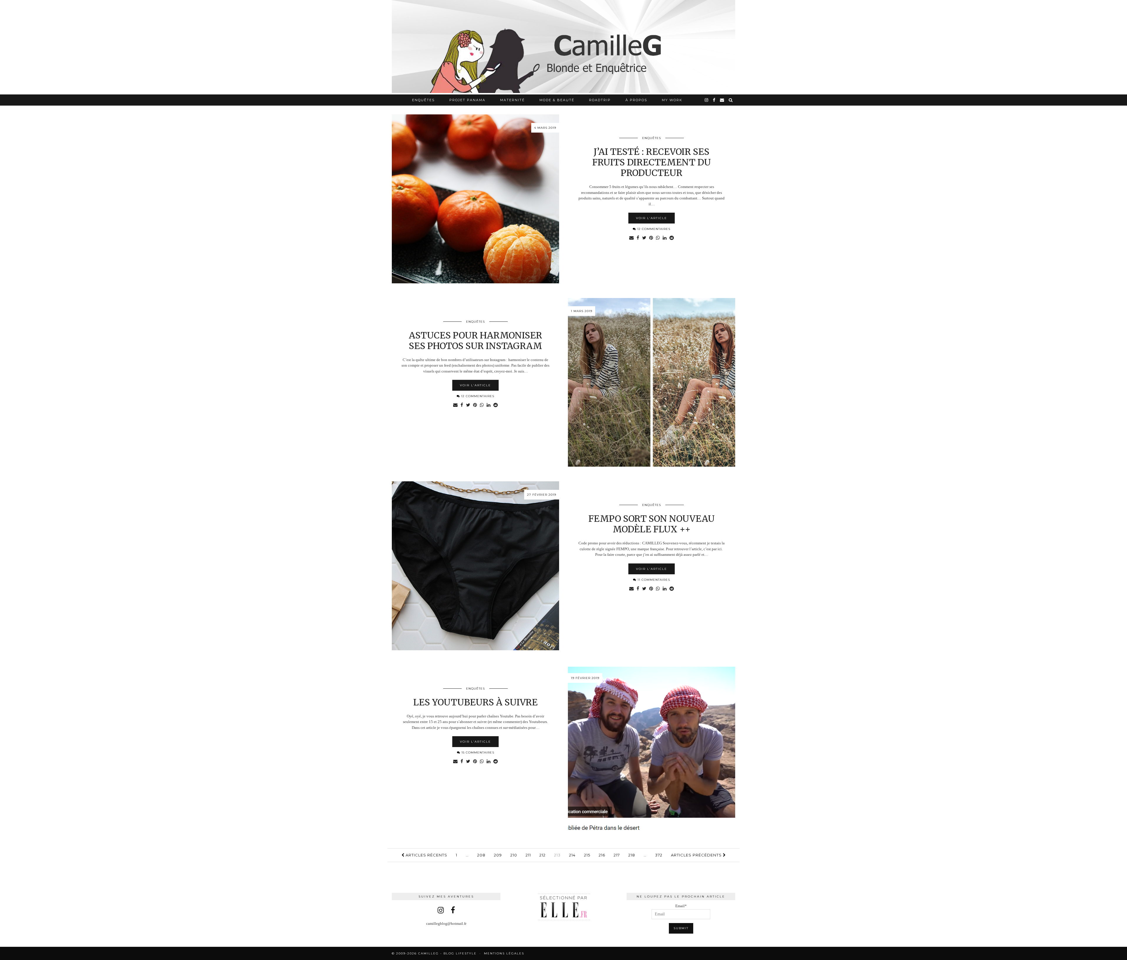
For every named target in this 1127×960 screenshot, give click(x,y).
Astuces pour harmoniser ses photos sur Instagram (475, 340)
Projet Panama (467, 100)
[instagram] (707, 100)
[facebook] (714, 100)
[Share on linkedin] (664, 238)
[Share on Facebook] (638, 238)
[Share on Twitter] (644, 238)
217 (617, 855)
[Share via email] (631, 238)
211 (528, 855)
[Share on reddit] (671, 238)
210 (513, 855)
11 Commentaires (653, 580)
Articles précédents (697, 855)
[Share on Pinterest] (651, 238)
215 (587, 855)
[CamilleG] (563, 47)
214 (572, 855)
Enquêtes (423, 100)
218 (631, 855)
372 (658, 855)
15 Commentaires (477, 752)
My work (672, 100)
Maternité (512, 100)
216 (602, 855)
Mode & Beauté (556, 100)
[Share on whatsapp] (657, 238)
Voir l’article (651, 218)
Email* (681, 906)
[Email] (722, 100)
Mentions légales (504, 953)
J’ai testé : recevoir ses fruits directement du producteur (651, 162)
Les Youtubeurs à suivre (475, 702)
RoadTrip (600, 100)
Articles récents (425, 855)
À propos (636, 100)
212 (542, 855)
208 (481, 855)
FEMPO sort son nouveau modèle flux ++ (651, 524)
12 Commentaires (653, 229)
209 (498, 855)
